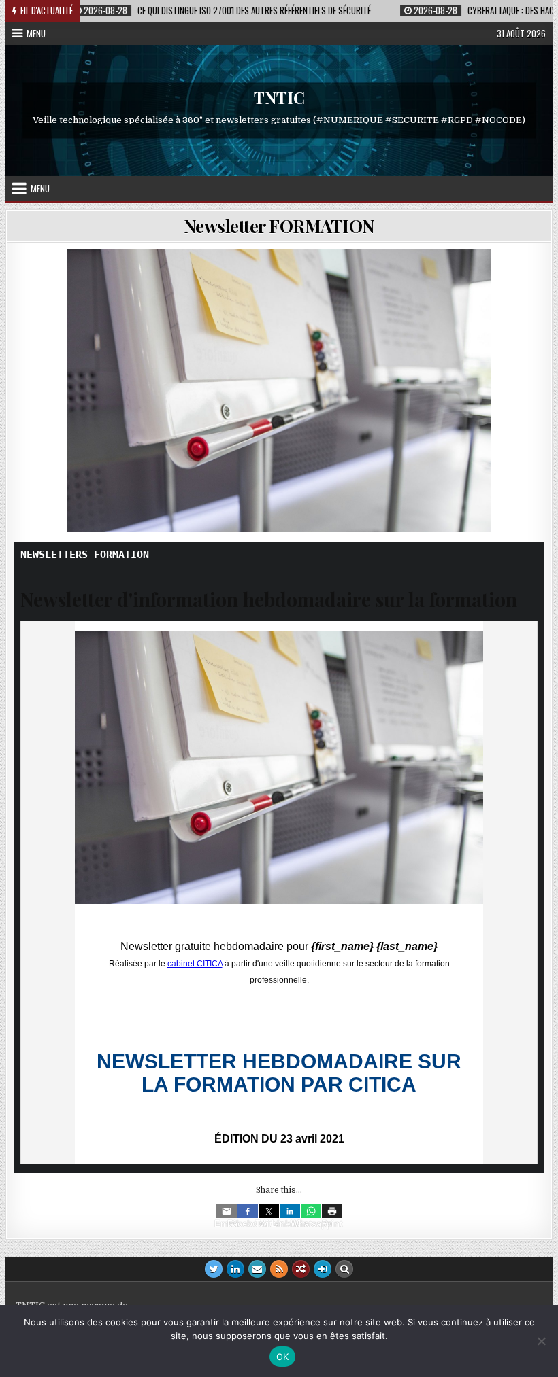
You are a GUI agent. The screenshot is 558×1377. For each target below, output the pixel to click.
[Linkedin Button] (235, 1269)
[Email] (226, 1211)
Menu (36, 33)
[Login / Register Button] (322, 1269)
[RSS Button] (279, 1269)
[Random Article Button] (301, 1269)
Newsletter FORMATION (279, 226)
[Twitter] (269, 1211)
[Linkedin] (290, 1211)
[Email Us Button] (257, 1269)
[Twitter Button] (214, 1269)
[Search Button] (344, 1269)
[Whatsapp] (311, 1211)
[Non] (541, 1341)
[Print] (332, 1211)
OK (282, 1356)
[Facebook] (247, 1211)
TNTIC (279, 98)
